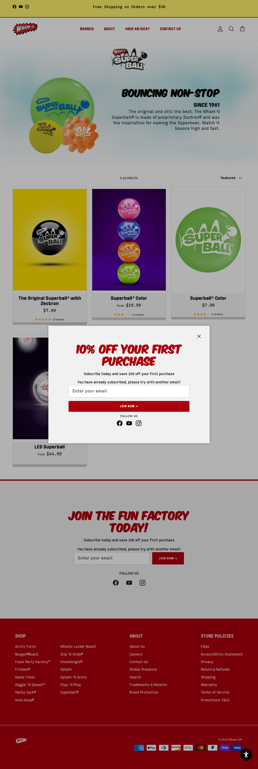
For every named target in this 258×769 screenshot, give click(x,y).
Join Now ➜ (129, 406)
